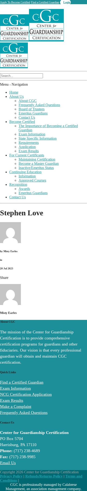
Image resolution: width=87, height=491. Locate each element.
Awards (24, 189)
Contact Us (27, 117)
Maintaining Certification (37, 159)
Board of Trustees (32, 109)
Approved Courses (32, 180)
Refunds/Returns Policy (44, 476)
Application (27, 147)
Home (13, 92)
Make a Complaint (15, 406)
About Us (16, 96)
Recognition (18, 184)
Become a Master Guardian (39, 164)
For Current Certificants (26, 155)
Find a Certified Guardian (45, 2)
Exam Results (29, 151)
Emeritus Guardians (33, 113)
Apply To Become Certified (15, 2)
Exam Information (32, 134)
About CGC (28, 101)
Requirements (29, 143)
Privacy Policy (11, 476)
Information (27, 176)
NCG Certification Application (26, 394)
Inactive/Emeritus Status (36, 168)
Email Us (8, 463)
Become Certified (22, 122)
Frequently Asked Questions (39, 105)
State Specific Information (38, 138)
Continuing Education (25, 172)
